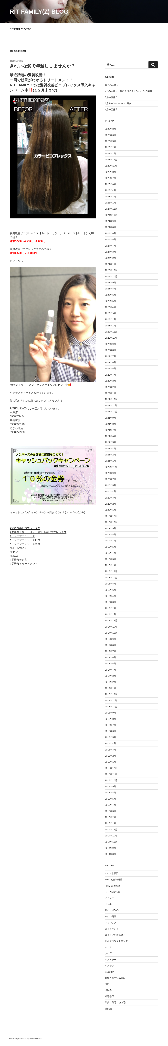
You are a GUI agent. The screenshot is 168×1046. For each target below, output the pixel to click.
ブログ (108, 953)
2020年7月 (110, 479)
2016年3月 (110, 749)
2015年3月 (110, 811)
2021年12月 (111, 399)
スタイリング (112, 928)
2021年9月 (110, 417)
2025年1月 (110, 202)
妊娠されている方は (115, 978)
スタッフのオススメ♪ (116, 935)
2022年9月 (110, 344)
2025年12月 (111, 159)
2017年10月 (111, 632)
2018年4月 (110, 596)
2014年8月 (110, 854)
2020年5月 (110, 485)
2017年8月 (110, 645)
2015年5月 (110, 798)
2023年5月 (110, 301)
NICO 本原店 (111, 873)
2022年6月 (110, 362)
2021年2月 (110, 454)
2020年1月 (110, 510)
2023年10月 (111, 276)
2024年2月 (110, 258)
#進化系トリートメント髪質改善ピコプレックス (38, 532)
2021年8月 (110, 424)
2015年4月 (110, 805)
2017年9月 (110, 639)
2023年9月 (110, 282)
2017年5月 (110, 663)
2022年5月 (110, 368)
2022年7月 (110, 356)
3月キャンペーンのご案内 (118, 103)
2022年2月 (110, 387)
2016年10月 (111, 706)
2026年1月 (110, 153)
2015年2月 (110, 817)
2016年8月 (110, 719)
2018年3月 (110, 602)
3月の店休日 (111, 109)
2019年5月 (110, 547)
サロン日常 (110, 916)
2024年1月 (110, 264)
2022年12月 (111, 331)
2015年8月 (110, 792)
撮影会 (108, 990)
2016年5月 (110, 737)
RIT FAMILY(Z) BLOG (39, 11)
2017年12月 (111, 620)
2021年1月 (110, 460)
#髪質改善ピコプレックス (25, 528)
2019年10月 (111, 522)
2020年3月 (110, 497)
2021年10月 (111, 411)
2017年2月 (110, 682)
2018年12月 (111, 571)
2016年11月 (111, 700)
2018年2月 (110, 608)
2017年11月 (111, 626)
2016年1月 (110, 762)
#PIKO (14, 551)
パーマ (108, 947)
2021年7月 (110, 430)
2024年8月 (110, 227)
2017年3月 (110, 676)
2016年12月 (111, 694)
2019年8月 (110, 534)
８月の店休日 (112, 85)
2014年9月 (110, 848)
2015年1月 (110, 823)
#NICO (14, 555)
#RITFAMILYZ (18, 548)
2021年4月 (110, 448)
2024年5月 (110, 239)
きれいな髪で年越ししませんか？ (42, 65)
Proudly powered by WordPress (25, 1038)
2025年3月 (110, 196)
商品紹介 (109, 971)
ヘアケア (109, 965)
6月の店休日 (111, 97)
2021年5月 (110, 442)
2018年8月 (110, 583)
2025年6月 (110, 184)
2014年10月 (111, 842)
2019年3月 (110, 559)
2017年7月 (110, 651)
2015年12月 (111, 768)
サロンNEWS (111, 910)
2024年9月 (110, 221)
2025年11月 (111, 166)
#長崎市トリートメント (24, 563)
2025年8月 (110, 172)
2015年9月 (110, 786)
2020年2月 (110, 503)
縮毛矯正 (109, 996)
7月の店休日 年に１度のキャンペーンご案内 (128, 91)
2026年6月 (110, 135)
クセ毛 (108, 904)
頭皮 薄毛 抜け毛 (115, 1002)
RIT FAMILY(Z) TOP (20, 29)
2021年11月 (111, 405)
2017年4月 (110, 669)
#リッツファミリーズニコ (25, 544)
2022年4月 (110, 374)
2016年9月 (110, 712)
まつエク (109, 898)
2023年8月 (110, 288)
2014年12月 (111, 829)
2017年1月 (110, 688)
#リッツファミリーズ (22, 536)
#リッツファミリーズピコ (25, 540)
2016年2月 (110, 755)
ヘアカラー (110, 959)
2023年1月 (110, 325)
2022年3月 (110, 381)
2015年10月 (111, 780)
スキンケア (110, 922)
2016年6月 (110, 731)
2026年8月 (110, 129)
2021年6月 (110, 436)
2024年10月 (111, 215)
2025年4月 (110, 190)
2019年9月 (110, 528)
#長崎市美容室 (18, 559)
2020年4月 (110, 491)
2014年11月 (111, 835)
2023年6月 (110, 295)
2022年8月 (110, 350)
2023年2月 (110, 319)
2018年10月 (111, 577)
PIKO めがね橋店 (113, 879)
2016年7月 (110, 725)
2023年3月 (110, 313)
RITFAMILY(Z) (112, 892)
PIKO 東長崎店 (112, 885)
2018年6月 (110, 590)
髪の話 (108, 1008)
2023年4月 (110, 307)
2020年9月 (110, 473)
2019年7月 (110, 540)
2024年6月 (110, 233)
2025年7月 (110, 178)
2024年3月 (110, 251)
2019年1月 (110, 565)
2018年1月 (110, 614)
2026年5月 (110, 141)
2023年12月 (111, 270)
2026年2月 (110, 147)
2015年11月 (111, 774)
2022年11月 (111, 337)
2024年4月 (110, 245)
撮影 (107, 984)
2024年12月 (111, 208)
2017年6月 (110, 657)
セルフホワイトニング (116, 941)
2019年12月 (111, 516)
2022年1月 (110, 393)
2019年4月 (110, 553)
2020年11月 (111, 467)
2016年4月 (110, 743)
